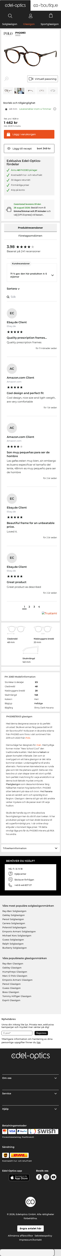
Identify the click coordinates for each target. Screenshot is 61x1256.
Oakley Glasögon (12, 967)
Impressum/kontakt (30, 1239)
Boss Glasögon (10, 992)
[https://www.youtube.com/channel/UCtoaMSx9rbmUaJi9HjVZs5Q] (53, 1177)
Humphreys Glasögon (14, 971)
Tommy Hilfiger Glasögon (16, 996)
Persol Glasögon (11, 984)
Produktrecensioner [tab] (30, 227)
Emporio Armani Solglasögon (19, 931)
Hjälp (5, 1108)
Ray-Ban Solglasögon (14, 911)
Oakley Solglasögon (13, 915)
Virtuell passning (45, 79)
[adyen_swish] (43, 1131)
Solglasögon (9, 24)
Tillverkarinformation (15, 848)
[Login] (30, 16)
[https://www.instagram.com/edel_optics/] (46, 1177)
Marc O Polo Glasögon (14, 975)
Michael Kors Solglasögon (16, 935)
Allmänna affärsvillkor (20, 1235)
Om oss (6, 1078)
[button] (15, 5)
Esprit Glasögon (11, 1000)
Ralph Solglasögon (13, 943)
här (38, 1042)
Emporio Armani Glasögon (17, 979)
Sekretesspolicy (43, 1235)
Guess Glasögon (11, 988)
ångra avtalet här (30, 1228)
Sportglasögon (50, 24)
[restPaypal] (22, 1131)
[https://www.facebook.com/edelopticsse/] (39, 1177)
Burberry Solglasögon (14, 947)
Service (6, 1093)
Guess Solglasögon (13, 939)
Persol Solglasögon (13, 919)
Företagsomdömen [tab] (30, 235)
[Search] (10, 16)
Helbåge (38, 703)
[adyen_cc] (4, 1131)
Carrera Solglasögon (13, 923)
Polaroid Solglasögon (14, 927)
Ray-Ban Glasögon (12, 963)
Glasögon (29, 24)
